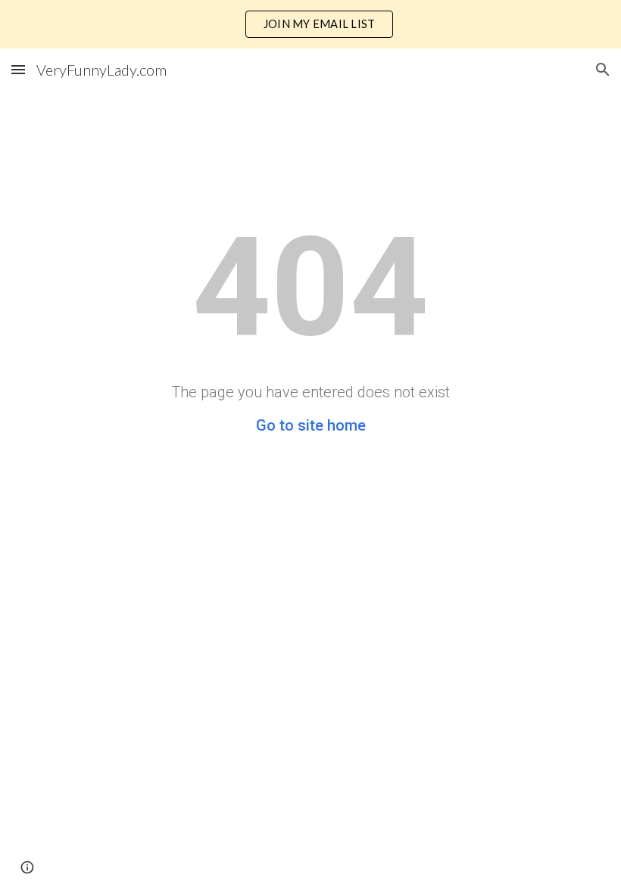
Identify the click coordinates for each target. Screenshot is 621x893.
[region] (310, 24)
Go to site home (311, 425)
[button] (18, 69)
